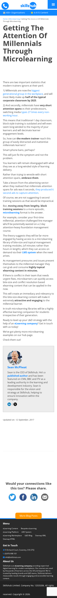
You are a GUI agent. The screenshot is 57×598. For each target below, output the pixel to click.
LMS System (26, 532)
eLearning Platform (11, 532)
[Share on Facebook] (23, 497)
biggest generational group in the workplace (23, 92)
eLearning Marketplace (12, 535)
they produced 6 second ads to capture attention (28, 191)
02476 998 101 (11, 553)
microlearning (11, 212)
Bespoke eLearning (29, 528)
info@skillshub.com (13, 557)
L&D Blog (28, 535)
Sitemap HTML (9, 539)
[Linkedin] (34, 497)
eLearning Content (10, 528)
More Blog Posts (29, 515)
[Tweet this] (12, 497)
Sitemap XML (40, 535)
